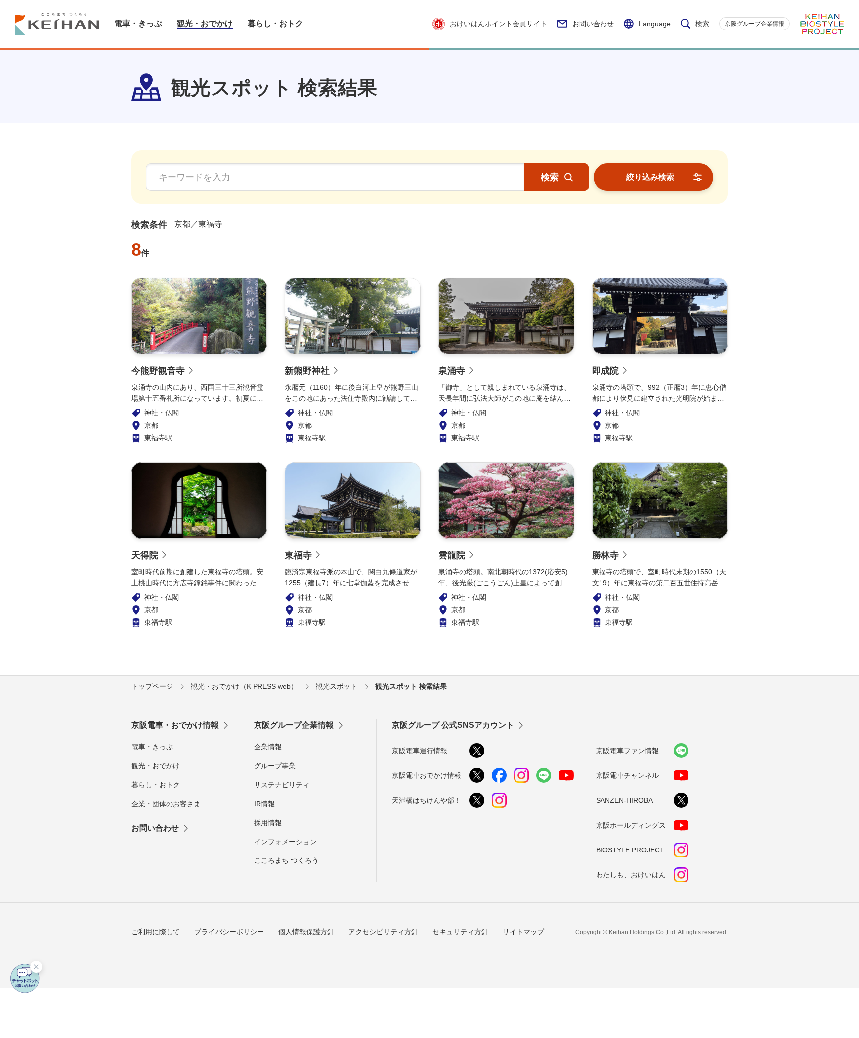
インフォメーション (285, 842)
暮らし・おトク (155, 785)
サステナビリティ (282, 785)
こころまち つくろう (286, 860)
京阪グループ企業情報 (754, 23)
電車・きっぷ (152, 747)
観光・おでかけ (155, 766)
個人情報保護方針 (306, 932)
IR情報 (264, 804)
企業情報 (268, 747)
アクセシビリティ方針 (383, 932)
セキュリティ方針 (460, 932)
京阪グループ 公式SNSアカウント (453, 725)
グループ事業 (275, 766)
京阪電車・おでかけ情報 (175, 725)
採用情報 (268, 823)
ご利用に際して (155, 932)
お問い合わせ (593, 24)
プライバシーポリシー (229, 932)
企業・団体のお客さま (166, 804)
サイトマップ (523, 932)
